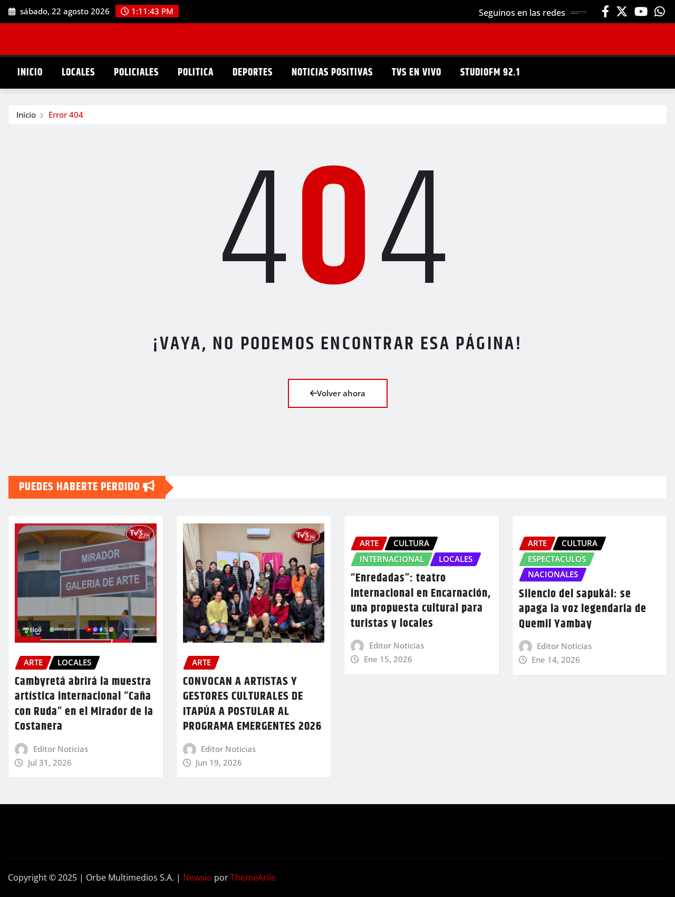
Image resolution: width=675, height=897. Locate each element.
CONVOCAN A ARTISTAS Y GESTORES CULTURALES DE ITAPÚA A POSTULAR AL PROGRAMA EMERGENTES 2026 (252, 704)
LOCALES (78, 72)
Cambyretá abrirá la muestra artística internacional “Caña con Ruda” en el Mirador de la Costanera (84, 704)
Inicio (26, 114)
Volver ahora (341, 393)
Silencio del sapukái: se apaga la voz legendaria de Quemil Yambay (583, 609)
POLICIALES (136, 72)
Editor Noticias (60, 748)
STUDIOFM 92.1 (490, 72)
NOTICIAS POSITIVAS (332, 72)
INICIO (30, 72)
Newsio (197, 877)
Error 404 (66, 114)
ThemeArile (253, 877)
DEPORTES (253, 72)
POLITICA (196, 72)
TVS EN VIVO (416, 72)
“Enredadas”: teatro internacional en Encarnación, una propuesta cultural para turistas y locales (421, 601)
